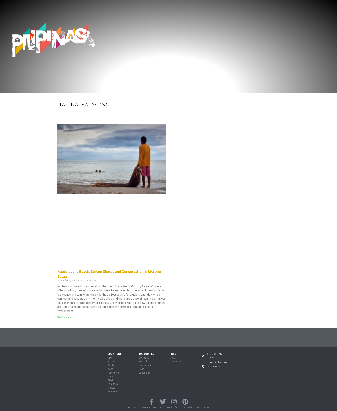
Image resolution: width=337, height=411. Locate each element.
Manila (111, 358)
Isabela (111, 369)
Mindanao (113, 391)
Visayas (111, 387)
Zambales (113, 384)
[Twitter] (163, 402)
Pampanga (113, 372)
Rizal (110, 380)
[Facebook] (151, 402)
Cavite (111, 365)
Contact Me (176, 361)
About (173, 358)
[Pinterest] (185, 402)
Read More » (64, 317)
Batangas (112, 361)
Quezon (111, 376)
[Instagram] (174, 402)
